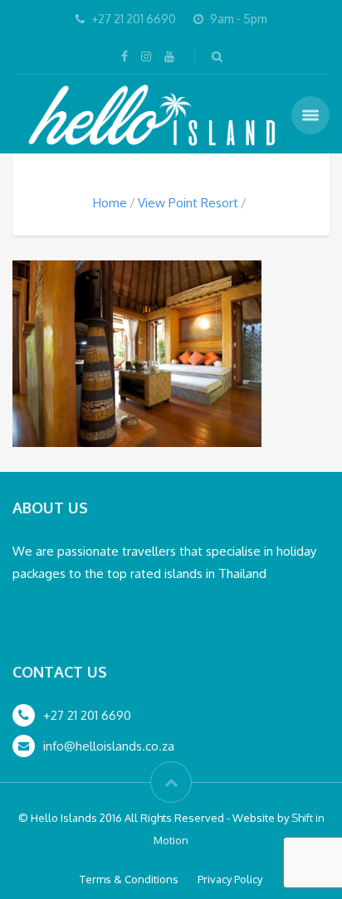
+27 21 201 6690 (87, 715)
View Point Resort (188, 203)
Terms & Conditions (129, 879)
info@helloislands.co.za (108, 746)
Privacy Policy (230, 879)
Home (110, 203)
